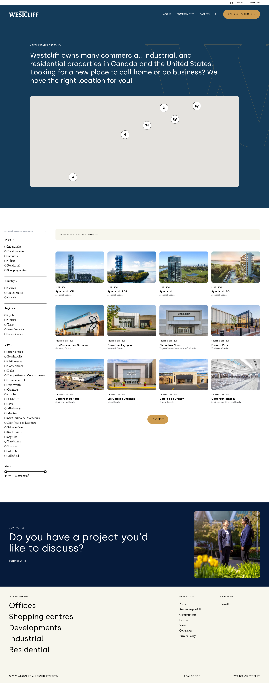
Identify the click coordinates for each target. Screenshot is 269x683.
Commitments (185, 14)
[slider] (5, 471)
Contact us (254, 2)
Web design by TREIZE (247, 676)
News (240, 2)
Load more (158, 419)
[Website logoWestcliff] (24, 14)
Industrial (26, 638)
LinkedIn (225, 604)
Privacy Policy (187, 636)
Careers (205, 14)
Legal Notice (191, 676)
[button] (175, 119)
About (167, 14)
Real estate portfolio (240, 14)
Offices (22, 605)
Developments (35, 627)
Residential (29, 649)
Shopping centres (41, 616)
